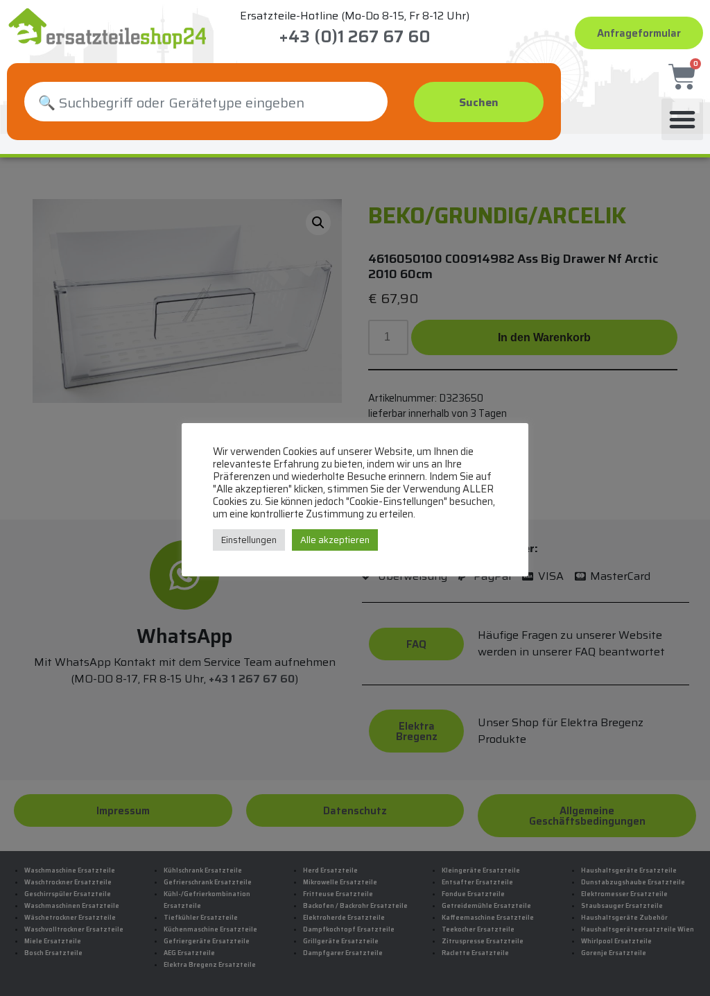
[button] (682, 119)
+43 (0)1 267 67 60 (355, 37)
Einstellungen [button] (249, 540)
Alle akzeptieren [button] (335, 540)
